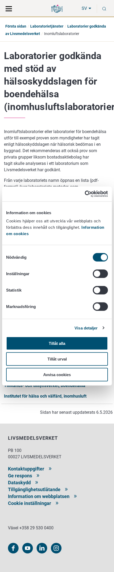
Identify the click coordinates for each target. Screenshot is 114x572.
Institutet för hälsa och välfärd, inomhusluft (45, 396)
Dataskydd (19, 482)
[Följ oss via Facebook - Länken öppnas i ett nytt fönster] (13, 548)
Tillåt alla (57, 343)
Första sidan (15, 26)
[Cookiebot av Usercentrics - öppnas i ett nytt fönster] (85, 194)
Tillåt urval (57, 359)
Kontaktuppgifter (26, 469)
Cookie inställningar (29, 503)
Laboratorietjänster (46, 26)
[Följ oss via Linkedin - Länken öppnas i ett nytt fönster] (42, 548)
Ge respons (20, 475)
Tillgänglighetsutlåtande (34, 489)
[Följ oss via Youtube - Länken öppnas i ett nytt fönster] (27, 548)
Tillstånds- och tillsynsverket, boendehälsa (44, 385)
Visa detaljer (86, 327)
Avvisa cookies (57, 374)
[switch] (100, 274)
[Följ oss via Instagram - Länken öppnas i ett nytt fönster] (56, 548)
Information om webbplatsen (38, 496)
